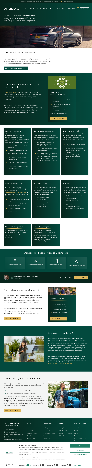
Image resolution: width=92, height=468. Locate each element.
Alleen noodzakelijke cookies (80, 454)
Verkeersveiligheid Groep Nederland (15, 192)
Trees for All (8, 234)
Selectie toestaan (80, 450)
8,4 (68, 312)
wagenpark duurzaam (12, 92)
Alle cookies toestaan (80, 445)
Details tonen (77, 465)
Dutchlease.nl (7, 15)
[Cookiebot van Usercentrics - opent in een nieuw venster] (9, 465)
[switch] (42, 465)
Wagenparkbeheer (16, 15)
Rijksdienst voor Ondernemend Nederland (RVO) (62, 363)
